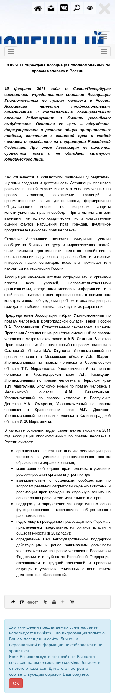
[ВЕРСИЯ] (90, 7)
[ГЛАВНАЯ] (38, 7)
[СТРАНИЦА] (64, 7)
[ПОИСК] (77, 7)
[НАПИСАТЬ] (51, 7)
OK (16, 683)
